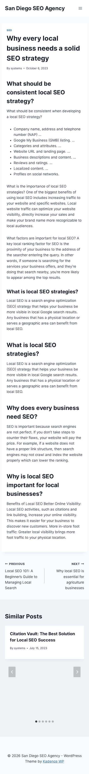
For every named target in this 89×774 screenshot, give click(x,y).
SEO (9, 30)
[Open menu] (80, 8)
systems (16, 68)
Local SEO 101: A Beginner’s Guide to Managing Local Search (21, 576)
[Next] (77, 672)
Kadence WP (53, 761)
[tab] (36, 721)
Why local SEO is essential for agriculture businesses (70, 576)
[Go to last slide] (12, 672)
